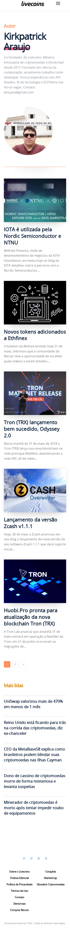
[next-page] (23, 664)
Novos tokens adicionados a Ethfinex (35, 335)
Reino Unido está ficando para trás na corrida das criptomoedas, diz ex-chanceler (35, 728)
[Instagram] (31, 858)
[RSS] (38, 858)
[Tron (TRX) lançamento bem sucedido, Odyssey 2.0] (35, 393)
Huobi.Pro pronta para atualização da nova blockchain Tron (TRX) (30, 617)
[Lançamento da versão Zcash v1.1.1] (35, 490)
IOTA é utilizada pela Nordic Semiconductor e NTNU (32, 236)
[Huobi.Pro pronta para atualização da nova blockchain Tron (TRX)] (35, 581)
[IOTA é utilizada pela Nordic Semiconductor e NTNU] (35, 200)
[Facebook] (23, 858)
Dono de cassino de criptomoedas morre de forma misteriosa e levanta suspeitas (34, 781)
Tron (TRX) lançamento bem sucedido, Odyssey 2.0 (32, 429)
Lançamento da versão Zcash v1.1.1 (30, 523)
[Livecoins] (32, 3)
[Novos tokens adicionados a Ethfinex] (35, 302)
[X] (46, 858)
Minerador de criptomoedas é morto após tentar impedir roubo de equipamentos (34, 808)
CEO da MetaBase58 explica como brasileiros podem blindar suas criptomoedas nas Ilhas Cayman (34, 754)
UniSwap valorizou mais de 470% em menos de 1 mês (33, 704)
